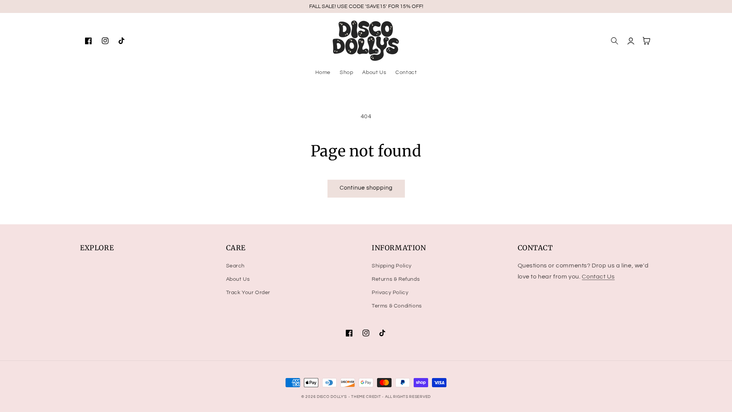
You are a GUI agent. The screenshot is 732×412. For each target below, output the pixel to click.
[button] (614, 40)
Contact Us (598, 277)
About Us (238, 279)
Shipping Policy (392, 266)
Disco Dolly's (332, 397)
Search (235, 266)
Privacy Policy (390, 292)
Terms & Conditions (397, 306)
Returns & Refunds (396, 279)
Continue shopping (366, 188)
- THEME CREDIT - (366, 397)
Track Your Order (248, 292)
